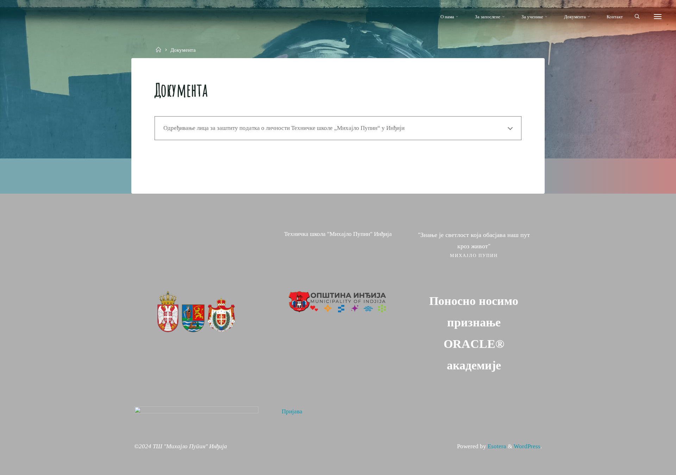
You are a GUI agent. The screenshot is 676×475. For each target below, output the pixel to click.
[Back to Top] (648, 465)
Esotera (496, 446)
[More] (658, 17)
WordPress (527, 446)
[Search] (637, 16)
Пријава (292, 411)
